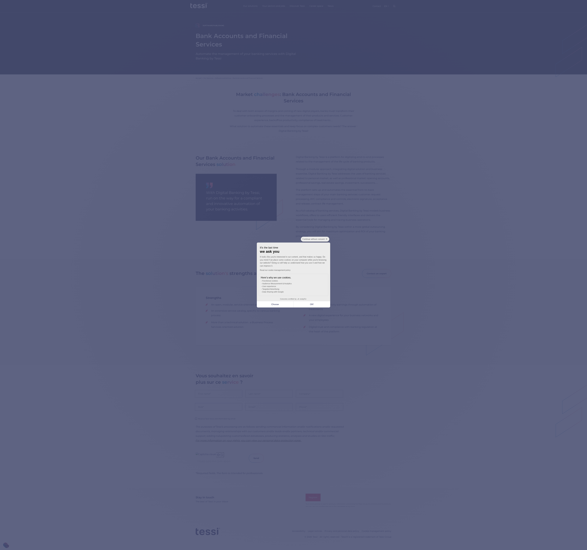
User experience (269, 286)
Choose (275, 304)
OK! (312, 304)
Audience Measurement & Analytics (277, 284)
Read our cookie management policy (275, 270)
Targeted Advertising (270, 289)
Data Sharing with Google (273, 292)
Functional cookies (270, 281)
